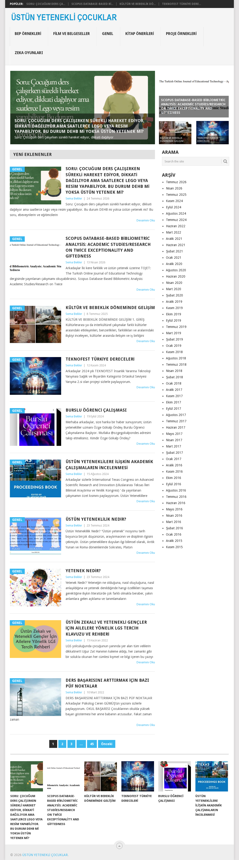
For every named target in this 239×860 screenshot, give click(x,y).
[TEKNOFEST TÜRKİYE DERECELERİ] (137, 776)
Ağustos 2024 (176, 213)
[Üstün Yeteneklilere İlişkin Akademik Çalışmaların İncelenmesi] (211, 776)
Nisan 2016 (174, 515)
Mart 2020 (173, 289)
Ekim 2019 (173, 314)
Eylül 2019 (173, 320)
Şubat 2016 (174, 528)
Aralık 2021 (174, 239)
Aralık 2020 (174, 264)
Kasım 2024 (174, 201)
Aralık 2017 (174, 390)
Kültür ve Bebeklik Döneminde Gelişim (110, 307)
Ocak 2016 (173, 534)
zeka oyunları (29, 53)
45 (92, 744)
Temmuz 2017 (176, 421)
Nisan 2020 (174, 283)
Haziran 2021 (175, 245)
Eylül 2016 (173, 484)
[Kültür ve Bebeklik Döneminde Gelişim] (100, 776)
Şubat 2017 (174, 452)
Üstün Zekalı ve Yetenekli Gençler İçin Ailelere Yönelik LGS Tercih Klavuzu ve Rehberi (106, 628)
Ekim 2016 (173, 478)
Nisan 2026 (174, 188)
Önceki (106, 744)
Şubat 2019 (174, 339)
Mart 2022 (173, 232)
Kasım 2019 (174, 308)
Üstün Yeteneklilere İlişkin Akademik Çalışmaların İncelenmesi (109, 464)
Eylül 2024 (173, 207)
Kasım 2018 (174, 352)
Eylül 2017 (173, 408)
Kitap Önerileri (139, 33)
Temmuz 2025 (176, 194)
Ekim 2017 (173, 402)
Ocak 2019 (173, 345)
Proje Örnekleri (181, 33)
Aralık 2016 (174, 465)
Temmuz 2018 (176, 364)
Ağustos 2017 (176, 415)
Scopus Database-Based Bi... (92, 4)
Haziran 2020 (175, 276)
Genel (107, 33)
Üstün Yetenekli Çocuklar (45, 855)
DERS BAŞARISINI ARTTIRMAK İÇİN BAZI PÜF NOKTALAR (107, 683)
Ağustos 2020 (176, 270)
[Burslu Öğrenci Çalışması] (174, 776)
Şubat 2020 (174, 295)
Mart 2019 (173, 333)
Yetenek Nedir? (83, 570)
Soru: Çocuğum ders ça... (45, 4)
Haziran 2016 (175, 503)
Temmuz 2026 (176, 182)
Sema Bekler (74, 198)
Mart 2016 (173, 522)
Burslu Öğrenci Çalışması (96, 410)
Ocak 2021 (173, 257)
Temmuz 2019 (176, 327)
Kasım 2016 (174, 471)
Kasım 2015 (174, 547)
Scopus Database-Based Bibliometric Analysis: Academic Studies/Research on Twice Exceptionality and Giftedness (108, 247)
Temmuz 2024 (176, 220)
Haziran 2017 (175, 427)
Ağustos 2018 (176, 358)
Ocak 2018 (173, 383)
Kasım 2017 (174, 396)
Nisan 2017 (174, 440)
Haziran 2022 (175, 226)
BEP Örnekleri (28, 33)
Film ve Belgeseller (71, 33)
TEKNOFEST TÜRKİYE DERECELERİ (100, 359)
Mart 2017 (173, 446)
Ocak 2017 (173, 459)
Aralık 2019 (174, 301)
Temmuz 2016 (176, 497)
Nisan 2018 (174, 371)
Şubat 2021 (174, 251)
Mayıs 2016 (174, 509)
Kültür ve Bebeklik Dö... (138, 4)
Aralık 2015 (174, 541)
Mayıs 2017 (174, 434)
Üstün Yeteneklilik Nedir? (96, 519)
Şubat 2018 (174, 377)
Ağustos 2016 (176, 490)
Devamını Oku (146, 220)
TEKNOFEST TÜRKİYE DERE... (181, 4)
